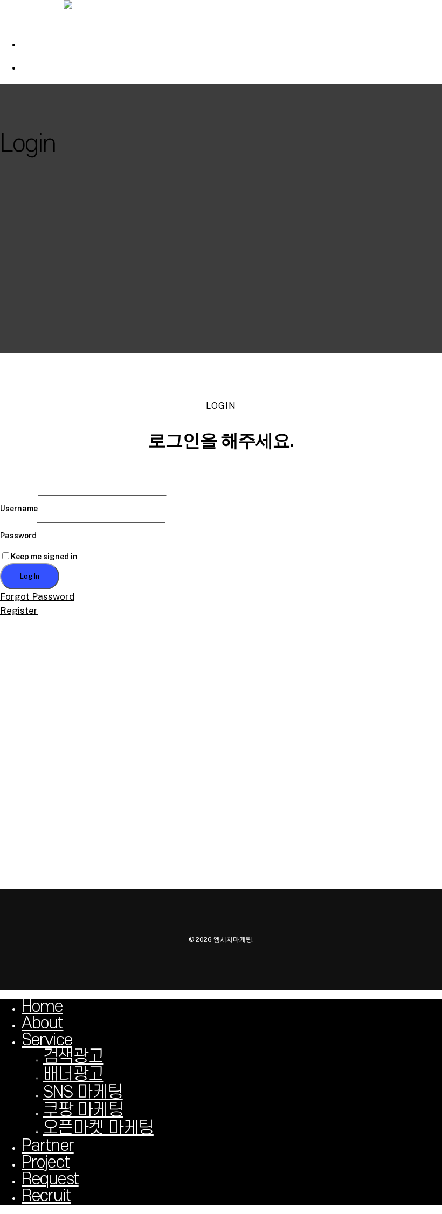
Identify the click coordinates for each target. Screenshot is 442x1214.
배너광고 (73, 1074)
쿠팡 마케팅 (83, 1110)
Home (42, 1006)
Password (18, 535)
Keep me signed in (44, 556)
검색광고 (73, 1056)
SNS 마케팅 (83, 1092)
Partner (48, 1145)
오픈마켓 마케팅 (98, 1128)
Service (47, 1040)
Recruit (46, 1195)
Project (46, 1162)
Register (19, 610)
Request (50, 1179)
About (43, 1023)
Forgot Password (37, 596)
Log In (29, 576)
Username (19, 508)
